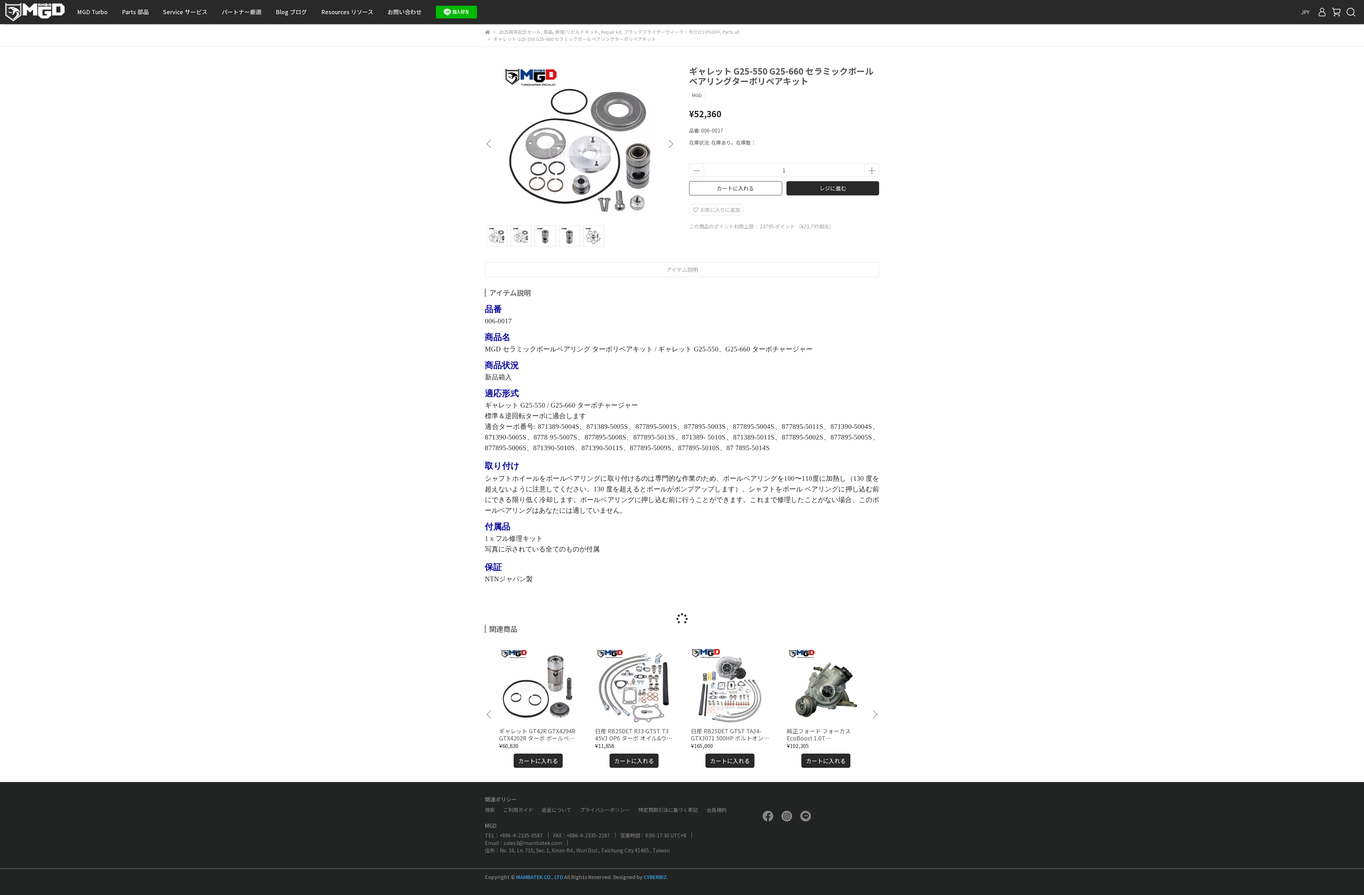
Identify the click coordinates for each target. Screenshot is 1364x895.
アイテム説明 (682, 269)
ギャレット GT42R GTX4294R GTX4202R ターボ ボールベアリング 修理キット (537, 734)
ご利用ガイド (518, 809)
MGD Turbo (92, 12)
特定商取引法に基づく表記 (668, 809)
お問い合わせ (405, 12)
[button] (670, 144)
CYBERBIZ (655, 876)
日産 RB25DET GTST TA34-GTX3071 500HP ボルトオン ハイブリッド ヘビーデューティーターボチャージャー (728, 734)
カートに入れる (735, 188)
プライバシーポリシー (605, 809)
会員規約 (716, 809)
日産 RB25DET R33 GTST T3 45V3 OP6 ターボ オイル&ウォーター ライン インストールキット (633, 734)
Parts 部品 (135, 12)
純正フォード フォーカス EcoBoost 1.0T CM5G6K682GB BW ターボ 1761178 (821, 734)
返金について (557, 809)
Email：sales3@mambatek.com (523, 842)
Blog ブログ (291, 12)
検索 (490, 809)
